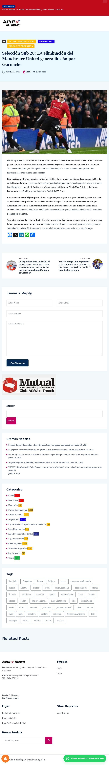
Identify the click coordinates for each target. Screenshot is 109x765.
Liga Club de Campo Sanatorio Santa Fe (27, 524)
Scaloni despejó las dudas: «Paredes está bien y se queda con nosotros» (32, 9)
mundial (33, 607)
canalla (12, 588)
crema (95, 588)
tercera (26, 620)
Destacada (13, 500)
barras (40, 581)
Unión (11, 558)
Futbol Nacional (15, 515)
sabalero (32, 614)
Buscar (10, 405)
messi (11, 607)
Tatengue (13, 620)
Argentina (27, 581)
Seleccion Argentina (76, 614)
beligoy (51, 581)
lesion (23, 601)
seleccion (57, 614)
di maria (12, 594)
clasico (36, 588)
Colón (11, 495)
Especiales (13, 505)
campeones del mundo (81, 581)
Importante (46, 41)
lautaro (91, 594)
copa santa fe (81, 588)
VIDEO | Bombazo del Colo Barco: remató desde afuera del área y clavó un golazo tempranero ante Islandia (55, 468)
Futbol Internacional (21, 41)
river (11, 614)
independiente (67, 594)
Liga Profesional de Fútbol (20, 534)
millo (21, 607)
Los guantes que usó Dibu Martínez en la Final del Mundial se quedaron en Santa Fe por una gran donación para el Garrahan (34, 267)
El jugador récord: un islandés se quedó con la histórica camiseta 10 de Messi (44, 450)
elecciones (26, 594)
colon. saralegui (62, 588)
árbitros (60, 620)
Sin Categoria (14, 553)
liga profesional (39, 601)
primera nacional (63, 607)
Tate (93, 614)
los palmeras (86, 601)
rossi (20, 614)
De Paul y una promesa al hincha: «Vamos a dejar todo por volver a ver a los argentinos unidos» (53, 454)
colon (47, 588)
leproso (12, 601)
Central (24, 588)
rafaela (90, 607)
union (48, 620)
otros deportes (15, 543)
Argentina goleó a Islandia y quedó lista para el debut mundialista (38, 462)
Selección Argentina (21, 46)
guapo (52, 594)
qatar (79, 607)
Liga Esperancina (16, 529)
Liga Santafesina (16, 539)
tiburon (37, 620)
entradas (40, 594)
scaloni (44, 614)
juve (81, 594)
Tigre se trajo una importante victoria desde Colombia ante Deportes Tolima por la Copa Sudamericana (74, 265)
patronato (46, 607)
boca (63, 581)
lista (73, 601)
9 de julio (13, 581)
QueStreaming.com (10, 698)
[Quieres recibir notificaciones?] (5, 759)
